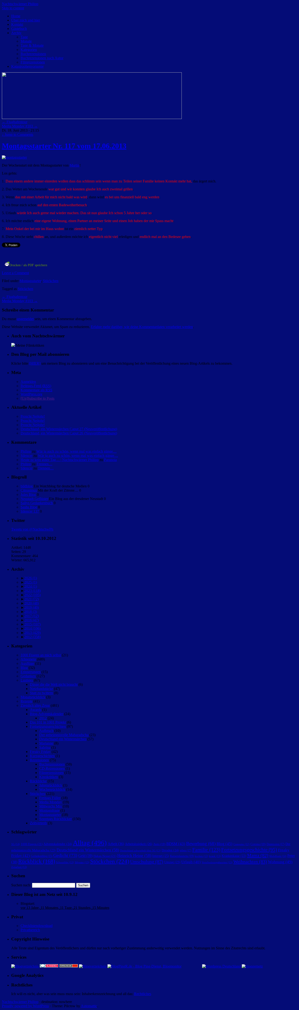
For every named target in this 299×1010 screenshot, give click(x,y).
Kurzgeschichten (42, 756)
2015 (32, 624)
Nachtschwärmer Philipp (20, 4)
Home (15, 16)
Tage (24, 37)
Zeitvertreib (38, 823)
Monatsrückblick (33, 697)
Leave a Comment (15, 273)
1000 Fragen (32, 844)
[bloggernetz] (252, 966)
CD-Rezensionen (52, 768)
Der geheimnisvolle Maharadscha (64, 735)
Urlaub (191, 862)
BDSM (175, 844)
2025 (30, 582)
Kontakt (17, 24)
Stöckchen (50, 281)
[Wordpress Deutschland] (221, 966)
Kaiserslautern (182, 856)
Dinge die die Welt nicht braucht (54, 684)
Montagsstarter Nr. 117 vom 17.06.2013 (64, 146)
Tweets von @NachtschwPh (32, 529)
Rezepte (26, 701)
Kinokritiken (48, 777)
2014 (32, 628)
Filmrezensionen (33, 62)
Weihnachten (250, 861)
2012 (32, 637)
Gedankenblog (41, 856)
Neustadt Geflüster (34, 499)
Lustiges (27, 680)
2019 (31, 607)
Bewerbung (201, 843)
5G (15, 844)
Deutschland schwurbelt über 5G (140, 850)
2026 (30, 578)
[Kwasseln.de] (13, 345)
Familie (206, 850)
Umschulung (146, 861)
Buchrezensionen (33, 54)
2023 (32, 591)
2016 (31, 620)
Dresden (170, 850)
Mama (257, 855)
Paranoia (110, 460)
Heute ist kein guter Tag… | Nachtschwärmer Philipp (60, 460)
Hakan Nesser (104, 856)
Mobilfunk (277, 856)
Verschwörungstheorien (217, 862)
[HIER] (34, 363)
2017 (31, 616)
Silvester (82, 862)
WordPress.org (31, 394)
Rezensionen (39, 760)
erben (185, 850)
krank (215, 856)
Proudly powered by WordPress (25, 1006)
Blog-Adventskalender (46, 714)
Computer (241, 844)
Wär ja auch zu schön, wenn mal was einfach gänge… (76, 451)
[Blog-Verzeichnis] (49, 966)
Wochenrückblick (52, 789)
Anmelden (28, 382)
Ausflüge (27, 663)
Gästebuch (19, 29)
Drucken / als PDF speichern (28, 265)
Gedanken (28, 676)
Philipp (26, 451)
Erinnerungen (31, 672)
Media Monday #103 (20, 126)
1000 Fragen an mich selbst (41, 655)
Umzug (172, 862)
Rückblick (36, 861)
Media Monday (50, 802)
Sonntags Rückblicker (55, 819)
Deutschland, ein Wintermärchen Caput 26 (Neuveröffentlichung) (69, 433)
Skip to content (13, 8)
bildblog (27, 486)
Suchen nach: (21, 885)
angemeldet (25, 319)
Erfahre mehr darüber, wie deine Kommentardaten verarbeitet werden (142, 327)
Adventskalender (57, 844)
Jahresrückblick (50, 785)
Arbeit (116, 844)
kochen (201, 856)
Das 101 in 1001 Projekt (48, 722)
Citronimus (29, 490)
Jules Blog (28, 494)
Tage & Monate (32, 45)
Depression (276, 844)
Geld (85, 855)
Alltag (90, 842)
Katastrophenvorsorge (27, 66)
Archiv (16, 33)
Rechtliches (142, 994)
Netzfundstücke (41, 689)
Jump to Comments (17, 134)
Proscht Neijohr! (33, 416)
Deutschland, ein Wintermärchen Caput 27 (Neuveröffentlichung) (69, 429)
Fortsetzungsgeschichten (48, 726)
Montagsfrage (49, 810)
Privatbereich (30, 930)
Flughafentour (14, 122)
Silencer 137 (30, 511)
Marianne (46, 743)
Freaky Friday (40, 752)
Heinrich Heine (134, 855)
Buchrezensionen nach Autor (42, 58)
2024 (30, 586)
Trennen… (44, 464)
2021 (31, 599)
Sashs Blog (29, 507)
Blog (24, 668)
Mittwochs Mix (50, 806)
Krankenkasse (234, 856)
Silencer (26, 456)
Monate (26, 41)
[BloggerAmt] (25, 966)
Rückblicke (38, 781)
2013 (32, 633)
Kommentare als (36, 390)
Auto (159, 844)
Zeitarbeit (19, 867)
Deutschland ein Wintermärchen (62, 739)
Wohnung (280, 862)
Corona (258, 844)
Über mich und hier (25, 20)
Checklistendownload (37, 926)
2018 (30, 612)
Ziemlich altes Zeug (35, 705)
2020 (31, 603)
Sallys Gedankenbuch (37, 503)
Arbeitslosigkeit (138, 844)
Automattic (89, 1006)
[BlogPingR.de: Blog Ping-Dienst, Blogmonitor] (144, 966)
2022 (32, 595)
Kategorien (29, 50)
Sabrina (44, 747)
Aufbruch (46, 731)
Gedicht (65, 855)
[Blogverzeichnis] (93, 966)
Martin (74, 165)
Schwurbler (65, 862)
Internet (160, 856)
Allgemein (28, 659)
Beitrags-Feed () (36, 386)
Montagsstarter (30, 281)
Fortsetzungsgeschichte (249, 850)
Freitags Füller (50, 798)
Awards (35, 710)
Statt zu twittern (41, 693)
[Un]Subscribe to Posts (37, 398)
